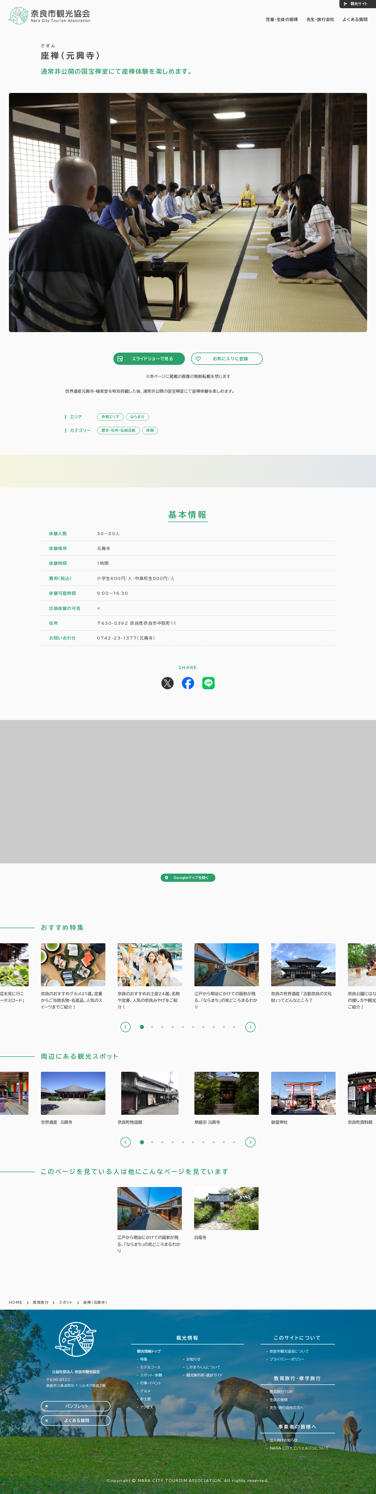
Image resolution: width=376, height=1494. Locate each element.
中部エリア (110, 417)
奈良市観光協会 (49, 15)
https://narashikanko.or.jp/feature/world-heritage (303, 973)
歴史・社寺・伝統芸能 (119, 430)
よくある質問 (355, 19)
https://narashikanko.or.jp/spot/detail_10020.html (226, 1214)
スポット (66, 1302)
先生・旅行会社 (320, 19)
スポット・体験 (151, 1375)
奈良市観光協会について (289, 1351)
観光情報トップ (149, 1351)
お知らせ (193, 1359)
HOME (16, 1302)
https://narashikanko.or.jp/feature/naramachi (226, 977)
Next (250, 1027)
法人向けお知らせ (284, 1440)
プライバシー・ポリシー (287, 1359)
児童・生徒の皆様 (282, 19)
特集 (143, 1359)
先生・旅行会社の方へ (287, 1408)
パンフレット (77, 1406)
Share (188, 683)
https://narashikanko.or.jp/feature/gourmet (73, 977)
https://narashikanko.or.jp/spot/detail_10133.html (226, 1099)
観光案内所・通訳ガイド (204, 1375)
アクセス (146, 1407)
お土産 (145, 1399)
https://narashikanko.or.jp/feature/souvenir (150, 977)
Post (167, 683)
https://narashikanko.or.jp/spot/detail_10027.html (73, 1099)
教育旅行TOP (281, 1392)
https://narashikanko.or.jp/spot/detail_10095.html (150, 1099)
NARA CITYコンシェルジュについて (299, 1448)
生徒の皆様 (278, 1400)
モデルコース (150, 1367)
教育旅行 (41, 1302)
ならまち (137, 417)
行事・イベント (150, 1383)
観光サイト (359, 4)
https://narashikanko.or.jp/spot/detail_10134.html (303, 1099)
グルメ (145, 1391)
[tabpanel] (73, 977)
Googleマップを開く (190, 878)
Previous (125, 1027)
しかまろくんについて (203, 1367)
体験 (150, 430)
